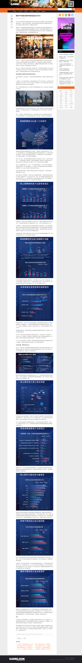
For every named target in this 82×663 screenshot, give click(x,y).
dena (71, 101)
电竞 (39, 9)
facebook (61, 107)
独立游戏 (26, 9)
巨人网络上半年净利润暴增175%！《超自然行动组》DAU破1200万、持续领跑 (66, 65)
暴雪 (66, 97)
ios (71, 105)
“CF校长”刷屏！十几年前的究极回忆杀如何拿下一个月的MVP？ (43, 647)
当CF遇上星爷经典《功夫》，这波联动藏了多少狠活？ (43, 645)
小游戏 (71, 107)
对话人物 (20, 11)
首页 (9, 9)
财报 (66, 101)
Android (71, 94)
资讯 (13, 9)
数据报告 (43, 11)
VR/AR (35, 9)
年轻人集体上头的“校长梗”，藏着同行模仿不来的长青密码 (25, 645)
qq (71, 97)
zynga (66, 99)
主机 (21, 9)
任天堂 (66, 92)
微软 (61, 97)
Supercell (71, 103)
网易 (66, 105)
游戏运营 (37, 11)
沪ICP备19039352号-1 (70, 659)
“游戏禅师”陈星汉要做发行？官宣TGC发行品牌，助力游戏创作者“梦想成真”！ (66, 74)
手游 (17, 9)
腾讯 (24, 638)
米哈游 (61, 99)
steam (66, 94)
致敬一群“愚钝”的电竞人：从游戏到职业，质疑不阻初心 (43, 644)
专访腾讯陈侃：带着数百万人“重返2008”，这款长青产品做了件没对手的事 (43, 649)
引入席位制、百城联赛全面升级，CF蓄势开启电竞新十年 (25, 644)
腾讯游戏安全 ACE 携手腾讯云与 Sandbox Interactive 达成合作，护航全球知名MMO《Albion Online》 (66, 82)
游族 (61, 103)
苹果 (66, 107)
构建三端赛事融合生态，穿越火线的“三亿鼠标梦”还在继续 (25, 647)
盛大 (71, 90)
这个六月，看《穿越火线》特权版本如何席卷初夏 (25, 649)
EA (71, 99)
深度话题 (14, 11)
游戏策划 (32, 11)
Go (72, 9)
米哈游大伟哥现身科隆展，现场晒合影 (66, 54)
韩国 (61, 101)
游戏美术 (26, 11)
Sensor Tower (61, 90)
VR (71, 92)
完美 (61, 94)
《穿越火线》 (19, 638)
